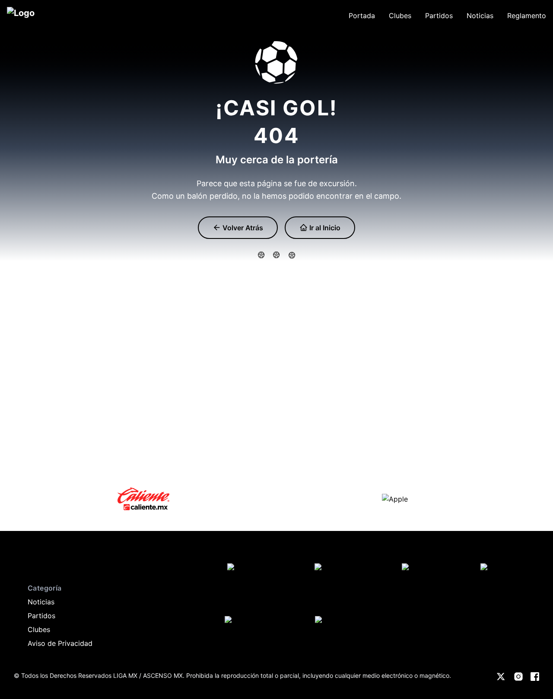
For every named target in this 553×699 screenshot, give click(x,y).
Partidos (41, 615)
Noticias (41, 601)
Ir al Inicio (324, 227)
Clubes (39, 629)
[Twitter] (501, 676)
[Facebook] (535, 676)
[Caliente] (143, 498)
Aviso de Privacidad (60, 643)
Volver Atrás (242, 227)
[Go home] (22, 562)
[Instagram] (518, 676)
